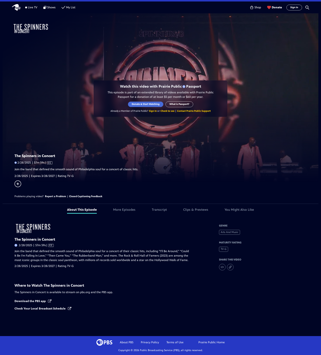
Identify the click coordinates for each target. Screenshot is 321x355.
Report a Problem (55, 196)
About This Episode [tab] (82, 210)
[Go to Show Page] (165, 28)
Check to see (167, 111)
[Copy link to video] (230, 267)
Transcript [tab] (159, 210)
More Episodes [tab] (124, 210)
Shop (257, 7)
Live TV (32, 7)
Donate (277, 7)
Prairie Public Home (211, 342)
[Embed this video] (222, 267)
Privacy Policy (150, 342)
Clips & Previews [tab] (195, 210)
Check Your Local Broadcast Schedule (40, 308)
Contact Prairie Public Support (194, 111)
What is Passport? (179, 104)
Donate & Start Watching (146, 104)
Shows (51, 7)
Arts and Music (229, 232)
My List (70, 7)
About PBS (126, 342)
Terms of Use (175, 342)
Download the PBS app (30, 301)
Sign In (294, 7)
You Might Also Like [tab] (239, 210)
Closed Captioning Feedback (85, 196)
